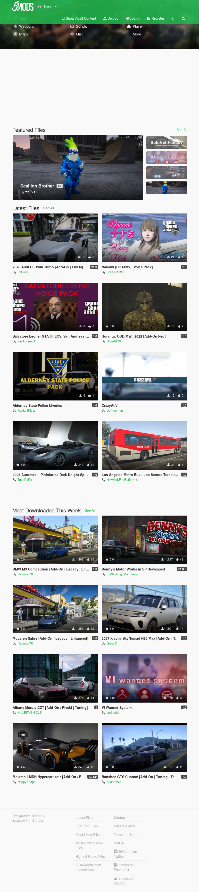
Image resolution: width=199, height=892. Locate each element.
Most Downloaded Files (89, 845)
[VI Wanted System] (166, 157)
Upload (112, 18)
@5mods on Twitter (125, 854)
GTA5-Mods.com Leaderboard (88, 867)
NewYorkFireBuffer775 (122, 479)
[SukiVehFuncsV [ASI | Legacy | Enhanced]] (166, 142)
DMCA (119, 843)
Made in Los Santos (27, 820)
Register (157, 18)
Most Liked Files (87, 834)
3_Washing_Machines (122, 574)
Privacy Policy (124, 826)
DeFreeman (115, 410)
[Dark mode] (173, 18)
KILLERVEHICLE (29, 712)
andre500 (113, 712)
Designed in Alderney (28, 815)
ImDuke (22, 272)
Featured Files (86, 826)
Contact (120, 817)
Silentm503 (114, 781)
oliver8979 (114, 341)
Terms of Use (124, 834)
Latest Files (84, 817)
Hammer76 (25, 574)
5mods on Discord (124, 880)
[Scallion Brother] (166, 187)
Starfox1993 (115, 272)
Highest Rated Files (90, 856)
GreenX (112, 643)
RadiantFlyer (26, 410)
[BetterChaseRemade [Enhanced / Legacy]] (166, 172)
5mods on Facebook (124, 867)
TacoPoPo (24, 479)
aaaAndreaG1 (27, 341)
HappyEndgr (26, 781)
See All (181, 129)
